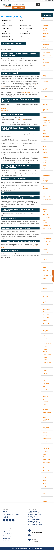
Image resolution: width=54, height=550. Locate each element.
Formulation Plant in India (34, 514)
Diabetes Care (6, 538)
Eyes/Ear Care (6, 535)
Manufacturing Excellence (35, 524)
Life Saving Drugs (7, 540)
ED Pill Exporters (25, 92)
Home (2, 13)
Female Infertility (7, 536)
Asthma (5, 531)
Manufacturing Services (34, 519)
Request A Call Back (18, 7)
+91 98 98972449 (47, 0)
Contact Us (6, 513)
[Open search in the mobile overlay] (26, 4)
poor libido (22, 119)
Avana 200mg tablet (6, 112)
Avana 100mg (4, 110)
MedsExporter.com (6, 134)
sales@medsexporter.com (10, 0)
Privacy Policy (6, 516)
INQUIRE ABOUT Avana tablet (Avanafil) (13, 43)
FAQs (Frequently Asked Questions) (12, 514)
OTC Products (6, 518)
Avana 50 (3, 108)
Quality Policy (31, 518)
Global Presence (32, 511)
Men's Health (8, 13)
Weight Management (8, 530)
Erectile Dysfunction (8, 533)
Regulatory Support (33, 521)
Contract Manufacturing (34, 523)
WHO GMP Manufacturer (34, 513)
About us (5, 511)
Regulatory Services (33, 516)
